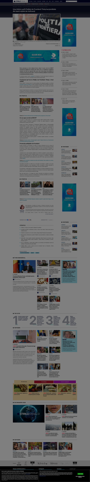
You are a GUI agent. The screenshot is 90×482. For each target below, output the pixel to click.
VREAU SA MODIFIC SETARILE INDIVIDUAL (80, 477)
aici (25, 477)
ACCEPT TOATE (80, 473)
